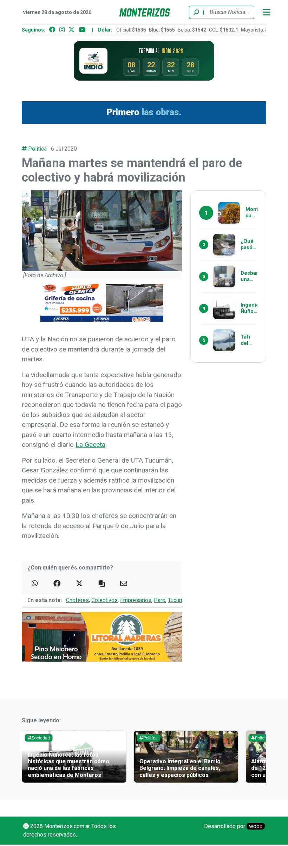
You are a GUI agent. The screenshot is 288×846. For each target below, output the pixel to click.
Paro (159, 600)
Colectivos (104, 600)
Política (37, 148)
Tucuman (178, 600)
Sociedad (41, 738)
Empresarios (135, 600)
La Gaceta (90, 445)
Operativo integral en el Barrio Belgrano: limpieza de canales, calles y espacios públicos (180, 768)
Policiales (264, 738)
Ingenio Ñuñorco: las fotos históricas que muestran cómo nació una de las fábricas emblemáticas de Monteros (68, 764)
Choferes (77, 600)
